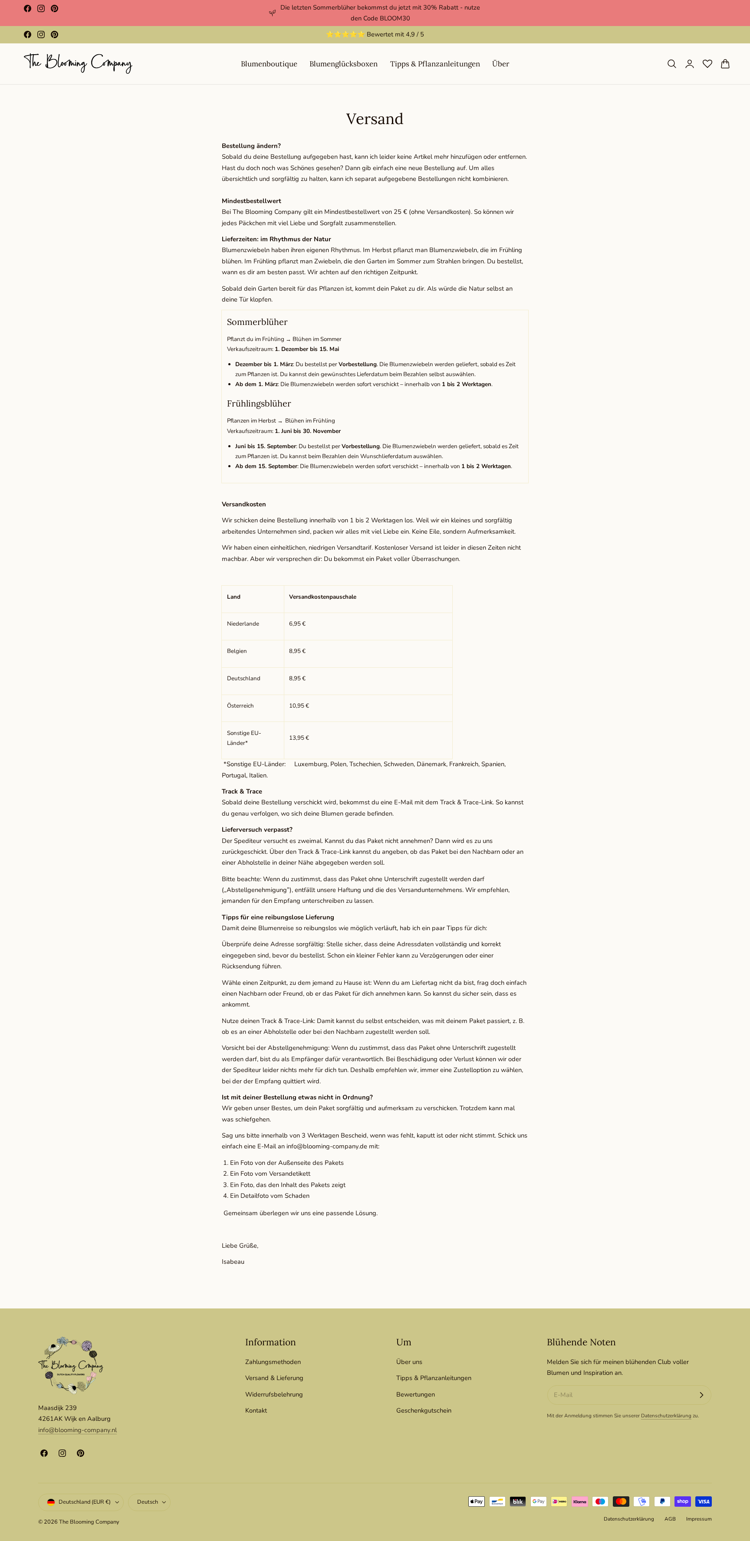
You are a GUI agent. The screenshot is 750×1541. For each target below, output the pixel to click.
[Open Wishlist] (707, 64)
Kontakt (256, 1410)
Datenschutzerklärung (666, 1415)
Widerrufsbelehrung (274, 1394)
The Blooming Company (89, 1522)
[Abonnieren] (701, 1395)
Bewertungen (415, 1394)
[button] (672, 64)
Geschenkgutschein (423, 1410)
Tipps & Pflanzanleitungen (433, 1378)
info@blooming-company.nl (77, 1430)
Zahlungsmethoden (273, 1361)
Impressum (699, 1518)
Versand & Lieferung (274, 1378)
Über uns (409, 1361)
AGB (670, 1518)
